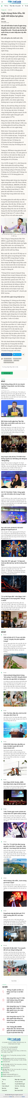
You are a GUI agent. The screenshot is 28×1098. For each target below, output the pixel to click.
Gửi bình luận (7, 373)
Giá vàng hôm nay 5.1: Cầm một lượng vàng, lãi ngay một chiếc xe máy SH (16, 1000)
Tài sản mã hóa (19, 1081)
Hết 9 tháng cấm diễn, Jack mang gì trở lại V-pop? (15, 881)
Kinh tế (10, 10)
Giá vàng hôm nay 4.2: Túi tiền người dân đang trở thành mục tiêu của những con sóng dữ (16, 1019)
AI (22, 5)
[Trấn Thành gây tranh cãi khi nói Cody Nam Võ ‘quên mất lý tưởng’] (15, 830)
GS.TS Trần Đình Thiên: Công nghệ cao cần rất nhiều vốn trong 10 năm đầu (13, 494)
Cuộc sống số (5, 1086)
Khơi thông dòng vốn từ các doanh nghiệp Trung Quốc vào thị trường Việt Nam (13, 386)
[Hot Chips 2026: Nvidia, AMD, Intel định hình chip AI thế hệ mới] (15, 797)
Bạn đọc (4, 1088)
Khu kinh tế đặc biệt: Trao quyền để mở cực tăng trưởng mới (15, 949)
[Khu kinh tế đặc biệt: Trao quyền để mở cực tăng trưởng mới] (15, 968)
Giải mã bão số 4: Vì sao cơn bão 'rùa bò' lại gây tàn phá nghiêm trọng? (14, 639)
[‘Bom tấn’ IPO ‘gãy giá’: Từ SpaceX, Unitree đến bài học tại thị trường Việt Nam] (14, 583)
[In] (23, 354)
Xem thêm (14, 981)
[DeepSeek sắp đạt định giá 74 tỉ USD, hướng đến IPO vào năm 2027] (15, 933)
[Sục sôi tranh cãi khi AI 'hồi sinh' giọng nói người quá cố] (14, 548)
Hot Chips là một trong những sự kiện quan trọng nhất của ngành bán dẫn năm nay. (15, 787)
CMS (11, 1096)
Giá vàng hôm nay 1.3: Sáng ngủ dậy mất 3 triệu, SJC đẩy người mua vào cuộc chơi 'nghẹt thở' (16, 1009)
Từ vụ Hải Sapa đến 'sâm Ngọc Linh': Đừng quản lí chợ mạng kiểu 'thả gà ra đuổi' (13, 598)
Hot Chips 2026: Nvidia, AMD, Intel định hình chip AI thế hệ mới (15, 783)
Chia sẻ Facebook (7, 354)
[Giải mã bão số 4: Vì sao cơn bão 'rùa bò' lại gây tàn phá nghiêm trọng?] (15, 661)
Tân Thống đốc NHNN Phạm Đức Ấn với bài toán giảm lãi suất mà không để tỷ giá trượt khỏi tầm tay (15, 1029)
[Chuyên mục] (2, 2)
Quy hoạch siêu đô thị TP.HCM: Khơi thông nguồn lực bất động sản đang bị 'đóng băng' (14, 458)
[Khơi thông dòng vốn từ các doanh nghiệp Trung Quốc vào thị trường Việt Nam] (14, 408)
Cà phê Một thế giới (20, 1083)
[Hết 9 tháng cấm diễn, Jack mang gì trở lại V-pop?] (15, 899)
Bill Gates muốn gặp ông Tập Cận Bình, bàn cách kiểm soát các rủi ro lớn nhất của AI (13, 423)
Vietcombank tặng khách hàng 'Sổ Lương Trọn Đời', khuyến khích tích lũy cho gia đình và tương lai (15, 677)
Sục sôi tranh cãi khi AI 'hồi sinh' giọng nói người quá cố (12, 528)
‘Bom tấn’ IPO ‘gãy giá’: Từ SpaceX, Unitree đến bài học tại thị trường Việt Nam (14, 563)
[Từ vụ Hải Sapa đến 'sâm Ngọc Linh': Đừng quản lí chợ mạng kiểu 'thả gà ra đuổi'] (14, 619)
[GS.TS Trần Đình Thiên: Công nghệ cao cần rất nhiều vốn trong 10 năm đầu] (14, 514)
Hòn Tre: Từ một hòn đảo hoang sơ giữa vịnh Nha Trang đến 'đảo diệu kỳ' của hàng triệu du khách (15, 846)
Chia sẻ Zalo (18, 354)
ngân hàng (16, 360)
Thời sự (6, 5)
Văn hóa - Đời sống (20, 1086)
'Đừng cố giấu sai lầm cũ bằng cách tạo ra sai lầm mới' (15, 991)
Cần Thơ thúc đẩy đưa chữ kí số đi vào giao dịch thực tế (15, 714)
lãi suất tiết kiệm (7, 358)
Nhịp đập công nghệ (15, 5)
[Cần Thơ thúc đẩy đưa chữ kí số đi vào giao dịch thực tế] (15, 730)
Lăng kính (4, 1090)
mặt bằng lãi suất (8, 360)
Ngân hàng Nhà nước (8, 362)
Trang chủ (3, 10)
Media (16, 1088)
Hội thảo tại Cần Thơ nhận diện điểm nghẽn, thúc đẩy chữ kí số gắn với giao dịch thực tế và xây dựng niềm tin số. (15, 719)
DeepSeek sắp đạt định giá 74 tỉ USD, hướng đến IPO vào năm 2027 (14, 915)
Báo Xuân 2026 (19, 1090)
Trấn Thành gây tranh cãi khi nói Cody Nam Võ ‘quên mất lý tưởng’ (15, 812)
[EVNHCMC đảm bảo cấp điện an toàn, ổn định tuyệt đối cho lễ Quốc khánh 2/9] (15, 768)
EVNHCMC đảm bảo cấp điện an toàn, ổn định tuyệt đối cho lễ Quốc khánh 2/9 (14, 746)
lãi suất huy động (17, 358)
